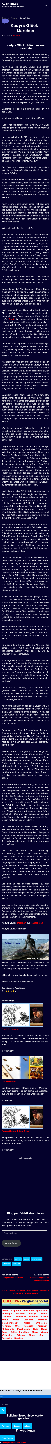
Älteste (27, 1426)
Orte (17, 1325)
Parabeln (28, 1325)
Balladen (20, 1313)
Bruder (17, 1259)
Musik (27, 1322)
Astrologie (7, 1313)
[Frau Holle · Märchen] (22, 1026)
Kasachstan (37, 922)
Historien (33, 1316)
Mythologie (41, 1322)
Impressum (33, 1290)
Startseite (5, 18)
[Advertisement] (25, 1184)
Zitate (32, 1335)
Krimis (44, 1316)
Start (4, 1290)
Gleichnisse (20, 1316)
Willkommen (31, 1293)
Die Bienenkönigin (9, 1081)
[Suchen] (13, 1402)
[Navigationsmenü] (46, 5)
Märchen (14, 18)
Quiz (35, 1328)
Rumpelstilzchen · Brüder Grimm (15, 1131)
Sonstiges (24, 1331)
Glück (26, 1259)
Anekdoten (28, 1310)
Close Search (7, 1438)
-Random (18, 1338)
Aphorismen (42, 1310)
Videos (44, 1331)
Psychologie (23, 1328)
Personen (42, 1325)
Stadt (11, 319)
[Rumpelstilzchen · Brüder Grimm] (22, 1128)
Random (44, 1290)
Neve (4, 1384)
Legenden (28, 1319)
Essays (33, 1313)
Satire (14, 1331)
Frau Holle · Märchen (10, 1029)
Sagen (5, 1331)
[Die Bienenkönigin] (22, 1079)
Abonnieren (11, 1243)
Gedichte (6, 1316)
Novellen (6, 1325)
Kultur (5, 1319)
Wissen (21, 1335)
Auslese (21, 1290)
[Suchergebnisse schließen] (3, 1410)
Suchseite (18, 1293)
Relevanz (5, 1426)
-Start (41, 1335)
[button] (5, 21)
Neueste (17, 1426)
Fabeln (43, 1313)
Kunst (16, 1319)
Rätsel (44, 1328)
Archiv (12, 1290)
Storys (35, 1331)
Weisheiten (7, 1335)
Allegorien (15, 1310)
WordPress (29, 1384)
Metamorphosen (10, 1322)
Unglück (16, 1264)
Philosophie (8, 1328)
